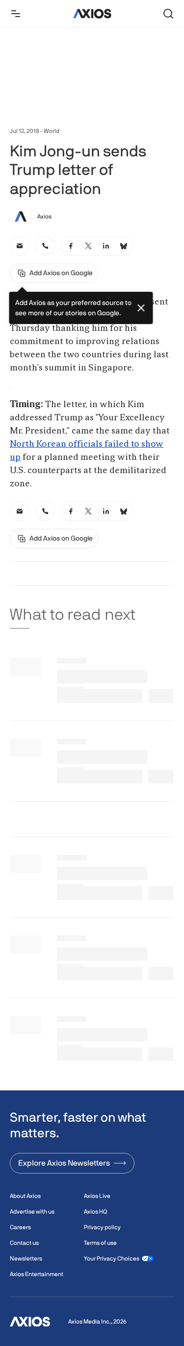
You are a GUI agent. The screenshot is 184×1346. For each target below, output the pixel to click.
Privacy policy (102, 1227)
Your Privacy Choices (111, 1258)
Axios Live (97, 1196)
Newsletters (26, 1258)
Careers (20, 1227)
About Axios (25, 1196)
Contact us (24, 1243)
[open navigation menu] (16, 13)
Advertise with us (32, 1212)
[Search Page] (168, 14)
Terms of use (100, 1243)
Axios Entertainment (36, 1274)
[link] (19, 246)
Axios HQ (95, 1212)
